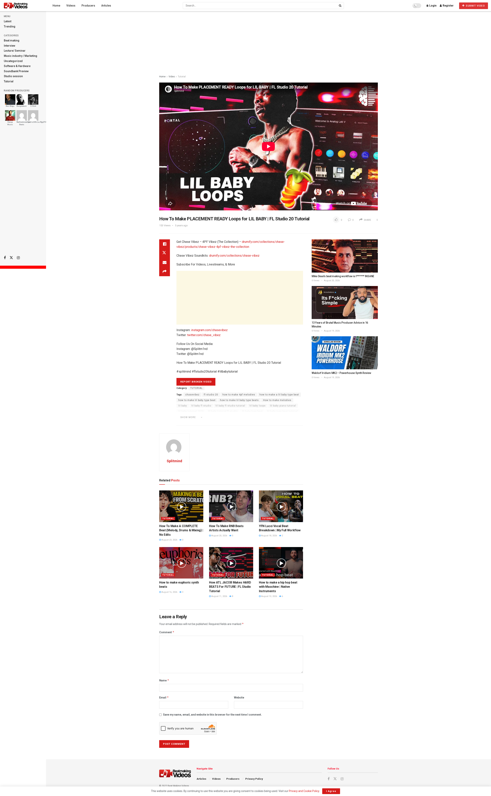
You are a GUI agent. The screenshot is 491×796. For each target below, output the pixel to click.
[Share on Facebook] (164, 244)
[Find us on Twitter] (11, 257)
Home (56, 5)
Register (448, 5)
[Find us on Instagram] (18, 258)
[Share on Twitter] (164, 253)
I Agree (331, 791)
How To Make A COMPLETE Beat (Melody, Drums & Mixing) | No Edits (181, 530)
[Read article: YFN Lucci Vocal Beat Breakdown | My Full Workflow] (281, 506)
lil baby (182, 405)
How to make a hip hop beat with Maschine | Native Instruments (278, 587)
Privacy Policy (254, 778)
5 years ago (181, 225)
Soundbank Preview (16, 71)
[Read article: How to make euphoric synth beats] (181, 563)
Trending (9, 26)
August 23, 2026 (169, 540)
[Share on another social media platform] (164, 271)
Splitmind (278, 417)
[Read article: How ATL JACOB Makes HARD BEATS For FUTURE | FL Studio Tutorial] (231, 563)
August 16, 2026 (169, 592)
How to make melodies (277, 400)
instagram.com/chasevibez (209, 330)
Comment (166, 632)
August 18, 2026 (269, 535)
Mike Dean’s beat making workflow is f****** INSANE (343, 276)
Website (239, 697)
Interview (9, 45)
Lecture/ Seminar (15, 50)
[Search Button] (340, 5)
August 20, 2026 (219, 535)
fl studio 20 (211, 394)
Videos (70, 5)
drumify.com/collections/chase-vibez (234, 255)
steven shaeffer (188, 422)
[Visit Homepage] (23, 5)
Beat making (11, 40)
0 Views (315, 280)
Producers (88, 5)
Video (172, 76)
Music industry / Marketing (20, 55)
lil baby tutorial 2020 (191, 411)
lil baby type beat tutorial (282, 411)
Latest (7, 21)
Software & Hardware (17, 66)
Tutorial (8, 81)
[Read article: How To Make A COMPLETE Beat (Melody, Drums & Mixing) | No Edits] (181, 506)
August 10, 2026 (269, 596)
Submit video (475, 5)
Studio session (13, 76)
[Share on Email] (164, 262)
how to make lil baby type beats (239, 400)
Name (164, 680)
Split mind (262, 417)
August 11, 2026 (219, 596)
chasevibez (192, 394)
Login (433, 5)
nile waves (206, 417)
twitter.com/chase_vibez (204, 335)
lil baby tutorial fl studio (223, 411)
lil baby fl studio (201, 405)
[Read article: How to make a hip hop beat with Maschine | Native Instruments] (281, 563)
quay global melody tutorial (235, 417)
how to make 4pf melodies (238, 394)
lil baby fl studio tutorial (230, 405)
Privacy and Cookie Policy (304, 791)
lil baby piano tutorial (283, 405)
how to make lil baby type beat (197, 400)
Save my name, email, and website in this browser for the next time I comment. (212, 714)
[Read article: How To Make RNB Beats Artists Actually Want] (231, 506)
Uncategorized (13, 61)
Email (164, 697)
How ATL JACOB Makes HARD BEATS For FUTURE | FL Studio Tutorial (230, 587)
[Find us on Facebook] (5, 258)
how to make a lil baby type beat (279, 394)
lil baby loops (258, 405)
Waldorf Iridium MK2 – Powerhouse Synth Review (341, 372)
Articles (106, 5)
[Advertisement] (23, 192)
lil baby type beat (252, 411)
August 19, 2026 (331, 331)
